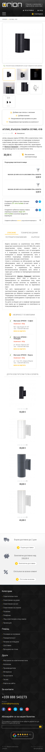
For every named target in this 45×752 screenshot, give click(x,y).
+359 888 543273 (14, 697)
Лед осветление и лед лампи (14, 619)
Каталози (7, 664)
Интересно (7, 672)
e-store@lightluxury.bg (10, 704)
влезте (19, 220)
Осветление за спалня (12, 608)
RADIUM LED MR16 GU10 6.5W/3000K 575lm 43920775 (24, 174)
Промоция (7, 623)
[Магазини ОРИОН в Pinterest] (27, 709)
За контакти (8, 676)
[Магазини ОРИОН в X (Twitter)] (15, 709)
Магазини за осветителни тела (15, 660)
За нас (5, 679)
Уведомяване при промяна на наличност (24, 122)
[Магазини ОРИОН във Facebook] (3, 709)
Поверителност (9, 638)
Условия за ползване (11, 634)
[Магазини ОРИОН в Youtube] (9, 709)
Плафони (7, 615)
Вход (41, 10)
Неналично (21, 133)
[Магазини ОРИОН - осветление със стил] (12, 4)
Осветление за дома (11, 600)
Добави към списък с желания (24, 112)
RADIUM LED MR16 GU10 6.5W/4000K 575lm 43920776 (24, 189)
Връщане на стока (10, 649)
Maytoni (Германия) (11, 147)
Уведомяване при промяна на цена (23, 118)
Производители (9, 668)
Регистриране (29, 10)
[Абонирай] (40, 726)
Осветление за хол (10, 604)
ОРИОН (4, 19)
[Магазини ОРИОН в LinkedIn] (21, 709)
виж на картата (20, 331)
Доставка (7, 645)
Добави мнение (23, 115)
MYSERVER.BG (38, 748)
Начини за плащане (11, 642)
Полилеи (6, 611)
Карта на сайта (9, 683)
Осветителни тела (10, 596)
